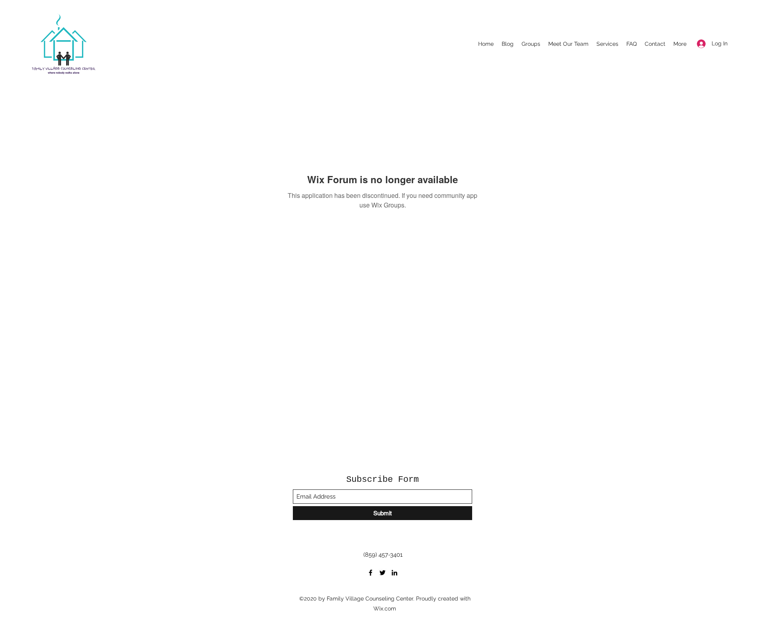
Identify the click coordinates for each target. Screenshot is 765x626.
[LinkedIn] (394, 573)
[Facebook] (371, 573)
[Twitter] (382, 573)
